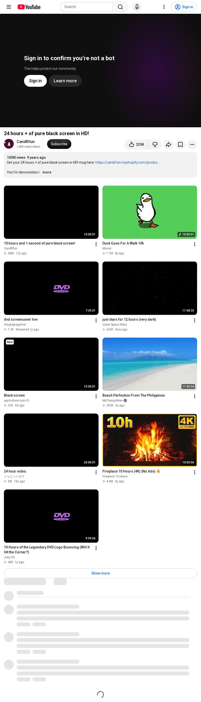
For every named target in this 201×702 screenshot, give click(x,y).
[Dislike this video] (155, 144)
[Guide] (9, 7)
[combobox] (88, 7)
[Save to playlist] (180, 144)
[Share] (169, 144)
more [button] (46, 172)
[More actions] (192, 144)
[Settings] (164, 7)
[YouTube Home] (29, 7)
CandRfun (26, 141)
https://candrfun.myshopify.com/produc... (127, 162)
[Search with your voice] (137, 7)
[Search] (120, 7)
